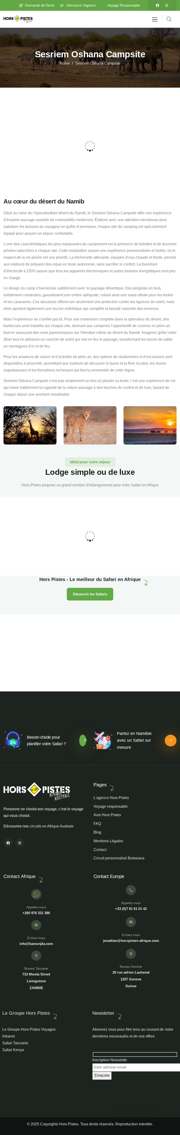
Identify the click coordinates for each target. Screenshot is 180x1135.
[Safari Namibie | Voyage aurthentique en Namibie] (18, 19)
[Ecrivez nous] (36, 925)
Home (65, 63)
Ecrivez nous (36, 938)
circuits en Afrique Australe (52, 826)
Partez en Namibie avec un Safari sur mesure (134, 740)
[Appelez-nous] (36, 894)
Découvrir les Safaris (90, 594)
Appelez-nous (36, 907)
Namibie (67, 562)
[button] (174, 145)
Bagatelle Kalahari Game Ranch (90, 555)
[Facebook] (157, 5)
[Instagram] (166, 5)
